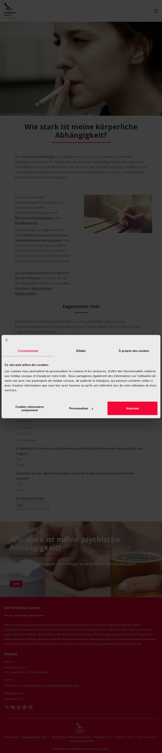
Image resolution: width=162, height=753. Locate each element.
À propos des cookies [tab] (134, 350)
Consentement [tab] (28, 350)
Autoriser (132, 408)
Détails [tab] (81, 350)
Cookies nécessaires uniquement (29, 408)
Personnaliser (78, 408)
